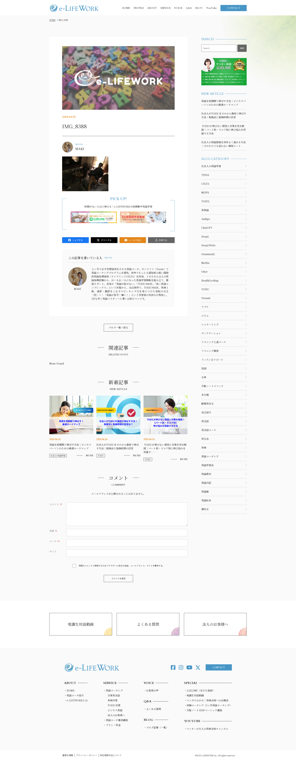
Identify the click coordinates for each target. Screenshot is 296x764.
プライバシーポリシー (86, 755)
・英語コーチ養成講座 (115, 720)
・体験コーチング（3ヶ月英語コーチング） (208, 705)
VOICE (178, 8)
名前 (53, 531)
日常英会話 (114, 695)
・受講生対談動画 (194, 695)
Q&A (189, 8)
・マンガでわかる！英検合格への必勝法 (206, 700)
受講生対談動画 (81, 624)
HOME (126, 8)
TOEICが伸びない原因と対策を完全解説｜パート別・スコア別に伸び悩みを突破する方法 (223, 129)
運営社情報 (67, 755)
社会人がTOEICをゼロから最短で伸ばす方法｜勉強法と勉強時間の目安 (223, 115)
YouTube (211, 8)
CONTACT (233, 8)
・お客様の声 (151, 690)
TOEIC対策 (114, 705)
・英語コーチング (113, 690)
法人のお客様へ (215, 624)
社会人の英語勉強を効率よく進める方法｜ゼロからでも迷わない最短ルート (223, 144)
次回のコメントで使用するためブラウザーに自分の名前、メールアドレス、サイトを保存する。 (121, 565)
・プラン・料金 (112, 725)
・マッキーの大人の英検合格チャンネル (206, 729)
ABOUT (152, 8)
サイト (53, 551)
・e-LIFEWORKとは (76, 700)
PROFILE (139, 8)
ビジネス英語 (115, 710)
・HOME (69, 690)
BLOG (199, 8)
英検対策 (112, 700)
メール (54, 541)
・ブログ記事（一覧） (156, 727)
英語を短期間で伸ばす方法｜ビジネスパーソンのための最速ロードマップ (223, 102)
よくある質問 (148, 624)
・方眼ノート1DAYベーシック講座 (203, 710)
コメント (55, 504)
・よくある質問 (152, 709)
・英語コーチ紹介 (74, 695)
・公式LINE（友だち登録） (199, 690)
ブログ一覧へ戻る (118, 327)
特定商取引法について (110, 755)
